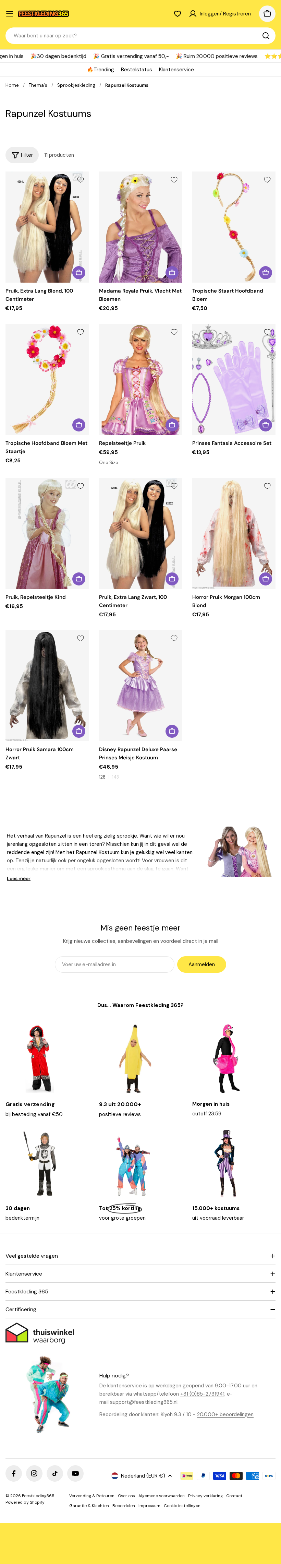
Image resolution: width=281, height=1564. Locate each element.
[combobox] (140, 35)
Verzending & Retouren (91, 1495)
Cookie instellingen (182, 1505)
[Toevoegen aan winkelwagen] (78, 272)
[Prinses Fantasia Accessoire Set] (234, 379)
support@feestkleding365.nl (144, 1402)
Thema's (38, 85)
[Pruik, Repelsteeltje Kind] (47, 533)
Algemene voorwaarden (161, 1495)
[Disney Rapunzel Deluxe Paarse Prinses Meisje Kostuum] (140, 685)
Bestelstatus (136, 69)
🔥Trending (100, 69)
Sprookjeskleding (76, 85)
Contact (234, 1495)
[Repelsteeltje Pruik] (140, 379)
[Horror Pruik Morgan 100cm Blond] (234, 533)
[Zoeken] (266, 36)
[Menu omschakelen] (9, 14)
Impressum (149, 1505)
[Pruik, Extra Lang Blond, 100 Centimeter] (47, 227)
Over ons (126, 1495)
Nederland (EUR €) (143, 1475)
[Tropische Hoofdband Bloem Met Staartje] (47, 379)
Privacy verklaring (205, 1495)
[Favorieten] (177, 14)
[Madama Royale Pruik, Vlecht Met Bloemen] (140, 227)
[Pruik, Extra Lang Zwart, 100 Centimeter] (140, 533)
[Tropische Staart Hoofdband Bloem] (234, 227)
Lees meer (18, 878)
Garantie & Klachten (89, 1505)
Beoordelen (123, 1505)
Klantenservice (176, 69)
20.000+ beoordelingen (225, 1414)
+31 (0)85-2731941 (202, 1393)
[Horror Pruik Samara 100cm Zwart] (47, 685)
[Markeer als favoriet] (80, 179)
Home (12, 85)
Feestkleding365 (38, 1495)
